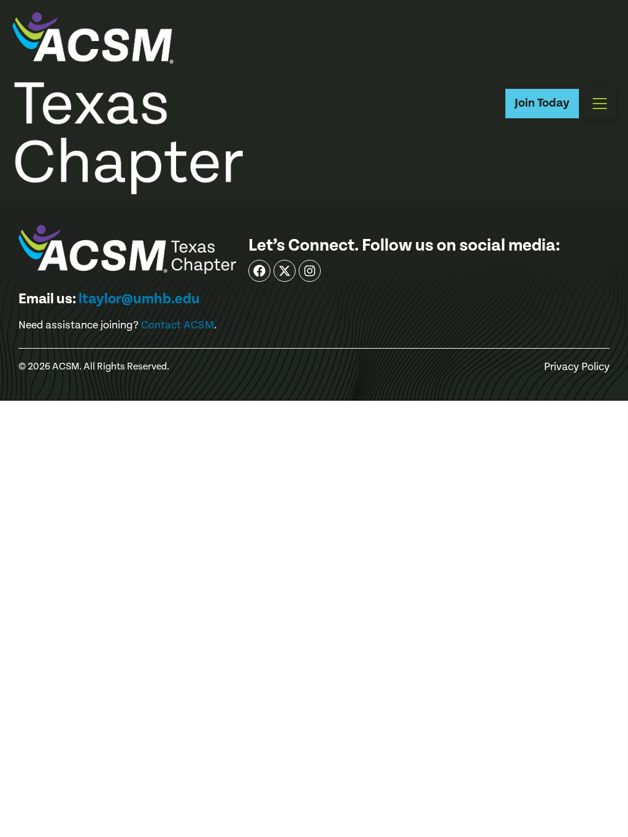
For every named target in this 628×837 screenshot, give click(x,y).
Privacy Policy (577, 367)
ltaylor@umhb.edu (139, 299)
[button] (600, 103)
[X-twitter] (285, 271)
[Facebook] (259, 271)
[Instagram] (310, 271)
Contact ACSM (177, 325)
